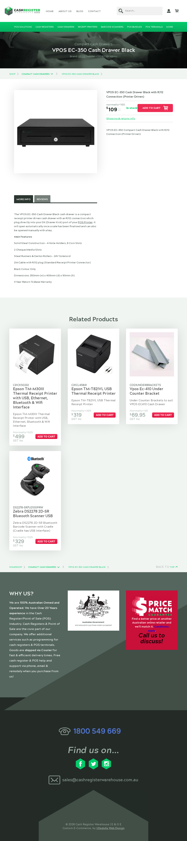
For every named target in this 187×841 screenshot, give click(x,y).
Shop (12, 74)
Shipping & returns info (120, 118)
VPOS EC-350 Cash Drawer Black (80, 74)
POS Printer (85, 222)
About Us (65, 11)
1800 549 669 (97, 731)
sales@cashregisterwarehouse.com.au (100, 779)
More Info (23, 199)
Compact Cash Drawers (36, 74)
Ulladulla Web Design (110, 828)
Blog (79, 11)
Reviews (42, 199)
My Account (169, 11)
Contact (94, 11)
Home (50, 11)
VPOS (81, 56)
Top (172, 567)
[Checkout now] (177, 11)
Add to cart (151, 107)
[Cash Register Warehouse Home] (22, 11)
